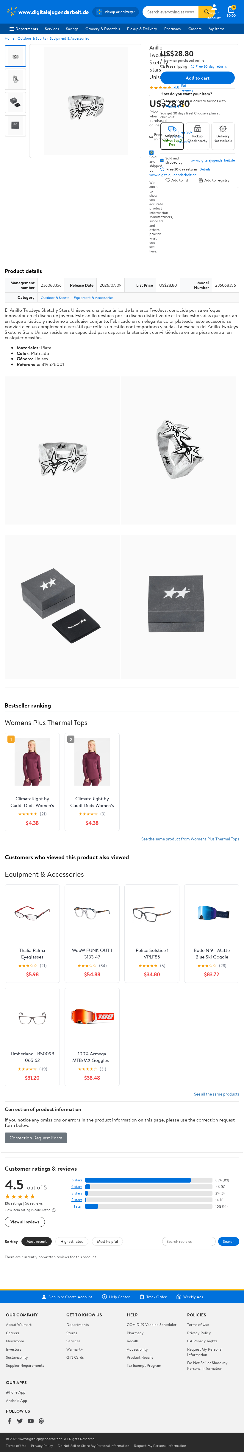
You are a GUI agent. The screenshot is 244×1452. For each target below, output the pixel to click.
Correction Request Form (36, 1137)
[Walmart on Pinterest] (41, 1421)
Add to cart (197, 78)
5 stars (76, 1180)
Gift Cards (75, 1357)
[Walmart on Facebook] (9, 1421)
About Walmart (19, 1324)
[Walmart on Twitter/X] (20, 1421)
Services (52, 28)
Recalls (132, 1341)
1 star (78, 1206)
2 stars (76, 1199)
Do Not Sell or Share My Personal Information (207, 1365)
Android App (16, 1400)
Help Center (119, 1296)
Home (9, 38)
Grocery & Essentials (102, 28)
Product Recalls (140, 1357)
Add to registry (217, 180)
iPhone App (15, 1392)
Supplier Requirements (25, 1365)
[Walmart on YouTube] (30, 1421)
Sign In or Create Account (70, 1296)
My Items (216, 28)
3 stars (76, 1193)
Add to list (179, 180)
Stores (71, 1332)
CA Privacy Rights (202, 1341)
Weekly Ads (193, 1296)
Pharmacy (172, 28)
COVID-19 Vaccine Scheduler (151, 1324)
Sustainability (17, 1357)
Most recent (36, 1241)
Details (204, 169)
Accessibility (137, 1349)
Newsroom (15, 1341)
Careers (194, 28)
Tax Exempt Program (144, 1365)
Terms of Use (198, 1324)
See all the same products (216, 1094)
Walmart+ (74, 1349)
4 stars (76, 1186)
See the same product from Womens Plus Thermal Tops (190, 839)
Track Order (156, 1296)
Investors (13, 1349)
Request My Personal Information (204, 1351)
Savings (72, 28)
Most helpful (107, 1241)
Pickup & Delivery (142, 28)
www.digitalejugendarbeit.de (213, 160)
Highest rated (71, 1241)
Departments (26, 28)
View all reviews (24, 1222)
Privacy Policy (199, 1332)
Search (228, 1241)
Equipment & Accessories (69, 38)
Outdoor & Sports (32, 38)
